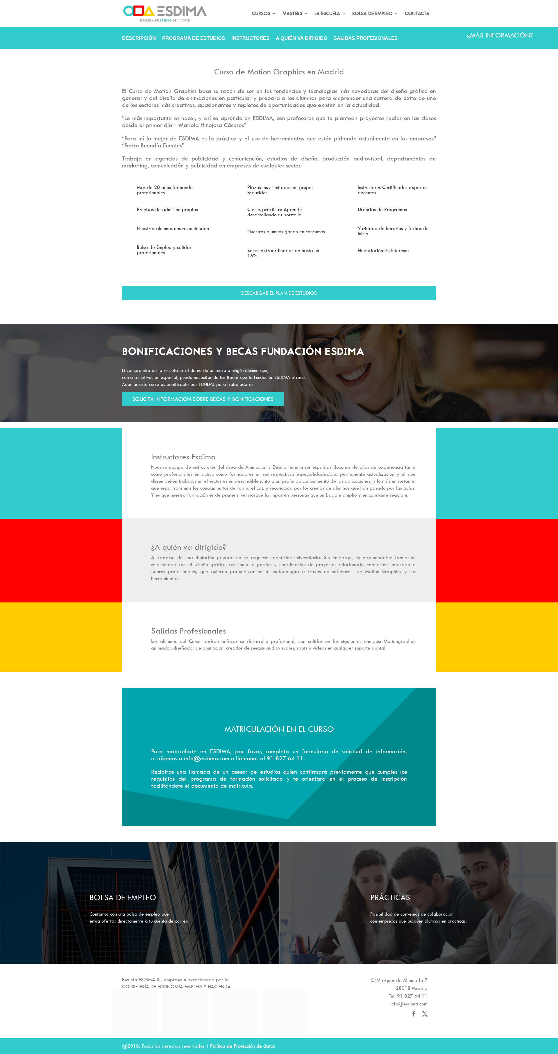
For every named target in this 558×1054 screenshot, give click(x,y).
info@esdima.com (409, 1004)
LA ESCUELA (327, 13)
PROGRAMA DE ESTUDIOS (193, 38)
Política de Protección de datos (242, 1046)
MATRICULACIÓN (142, 52)
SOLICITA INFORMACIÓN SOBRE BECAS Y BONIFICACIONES (202, 399)
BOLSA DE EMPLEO (372, 13)
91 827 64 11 (412, 996)
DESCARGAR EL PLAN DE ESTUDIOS (279, 293)
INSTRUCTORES (250, 38)
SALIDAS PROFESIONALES (366, 38)
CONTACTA (417, 13)
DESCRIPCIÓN (139, 38)
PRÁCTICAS (390, 897)
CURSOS (261, 13)
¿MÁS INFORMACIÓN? (500, 35)
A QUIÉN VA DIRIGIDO (301, 38)
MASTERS (292, 13)
